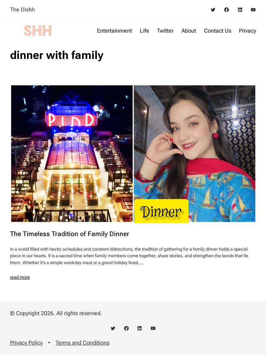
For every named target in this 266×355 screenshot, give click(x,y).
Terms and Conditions (82, 342)
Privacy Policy (26, 342)
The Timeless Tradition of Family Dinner (69, 234)
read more (20, 277)
